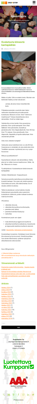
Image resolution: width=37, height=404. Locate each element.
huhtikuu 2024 (6, 296)
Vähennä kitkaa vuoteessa (11, 253)
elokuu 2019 (5, 316)
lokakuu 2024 (5, 288)
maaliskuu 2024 (6, 299)
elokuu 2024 (5, 290)
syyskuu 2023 (6, 307)
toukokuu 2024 (6, 294)
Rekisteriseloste (19, 400)
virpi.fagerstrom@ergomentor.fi (18, 342)
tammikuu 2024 (6, 301)
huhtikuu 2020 (6, 312)
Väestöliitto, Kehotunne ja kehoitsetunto (19, 230)
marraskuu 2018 (6, 318)
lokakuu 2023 (5, 305)
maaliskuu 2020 (6, 314)
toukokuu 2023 (6, 310)
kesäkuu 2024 (6, 292)
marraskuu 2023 (6, 303)
